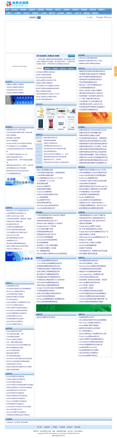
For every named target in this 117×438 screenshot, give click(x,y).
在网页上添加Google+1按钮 (15, 216)
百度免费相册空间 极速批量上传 (16, 213)
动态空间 (20, 90)
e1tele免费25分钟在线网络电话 (90, 200)
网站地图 (77, 427)
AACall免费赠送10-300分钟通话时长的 (93, 172)
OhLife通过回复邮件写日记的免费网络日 (19, 288)
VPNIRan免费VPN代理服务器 (16, 379)
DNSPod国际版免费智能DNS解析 (91, 301)
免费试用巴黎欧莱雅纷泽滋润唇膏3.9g (92, 163)
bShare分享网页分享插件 (14, 339)
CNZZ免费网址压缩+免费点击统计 (17, 232)
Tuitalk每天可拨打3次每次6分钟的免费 (93, 181)
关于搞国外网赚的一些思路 (46, 248)
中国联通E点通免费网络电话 (89, 194)
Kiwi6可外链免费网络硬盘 (46, 296)
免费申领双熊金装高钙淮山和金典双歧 (92, 152)
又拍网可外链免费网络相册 (15, 227)
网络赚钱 (84, 10)
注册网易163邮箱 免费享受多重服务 (89, 63)
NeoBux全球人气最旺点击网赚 (90, 242)
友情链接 (62, 427)
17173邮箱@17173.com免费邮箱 (17, 146)
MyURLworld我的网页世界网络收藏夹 (18, 361)
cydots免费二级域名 (86, 288)
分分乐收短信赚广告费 (45, 229)
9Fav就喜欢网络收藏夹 (14, 356)
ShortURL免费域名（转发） (89, 263)
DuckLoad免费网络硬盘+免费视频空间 (50, 299)
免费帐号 (101, 10)
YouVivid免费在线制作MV (46, 208)
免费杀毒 (15, 92)
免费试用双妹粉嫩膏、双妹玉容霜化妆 (92, 154)
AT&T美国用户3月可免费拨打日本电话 (47, 86)
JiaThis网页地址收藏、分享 (15, 334)
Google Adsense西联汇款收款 (90, 226)
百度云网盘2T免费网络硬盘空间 (48, 271)
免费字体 (63, 68)
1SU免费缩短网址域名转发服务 (90, 269)
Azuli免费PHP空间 (43, 200)
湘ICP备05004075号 (58, 436)
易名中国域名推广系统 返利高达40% (92, 221)
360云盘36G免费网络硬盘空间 (48, 282)
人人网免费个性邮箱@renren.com (17, 154)
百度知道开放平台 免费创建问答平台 (92, 218)
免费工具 (71, 68)
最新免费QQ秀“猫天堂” (51, 137)
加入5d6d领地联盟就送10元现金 (90, 229)
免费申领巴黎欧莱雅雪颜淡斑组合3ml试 (93, 160)
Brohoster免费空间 (44, 186)
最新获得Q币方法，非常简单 (52, 159)
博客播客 (23, 10)
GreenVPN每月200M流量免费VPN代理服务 (20, 385)
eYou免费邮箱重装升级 (14, 173)
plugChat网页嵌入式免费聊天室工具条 (18, 302)
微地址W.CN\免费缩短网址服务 (90, 271)
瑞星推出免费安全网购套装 (44, 83)
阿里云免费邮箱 (11, 135)
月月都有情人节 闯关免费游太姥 (90, 101)
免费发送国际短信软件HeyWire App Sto (93, 186)
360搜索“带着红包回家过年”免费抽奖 (92, 74)
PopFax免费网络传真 (86, 197)
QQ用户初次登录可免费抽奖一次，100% (56, 154)
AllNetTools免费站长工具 (14, 249)
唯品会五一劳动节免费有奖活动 (90, 85)
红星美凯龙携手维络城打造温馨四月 (92, 107)
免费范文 (69, 13)
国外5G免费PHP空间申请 (46, 317)
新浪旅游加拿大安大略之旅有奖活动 (18, 171)
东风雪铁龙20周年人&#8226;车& (91, 104)
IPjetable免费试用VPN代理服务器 (17, 396)
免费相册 (40, 10)
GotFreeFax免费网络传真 (88, 178)
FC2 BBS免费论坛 (12, 299)
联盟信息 (95, 13)
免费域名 (67, 10)
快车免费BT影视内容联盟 (88, 253)
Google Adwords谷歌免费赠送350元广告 (93, 232)
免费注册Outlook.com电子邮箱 (16, 129)
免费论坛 (58, 10)
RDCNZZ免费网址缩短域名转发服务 (92, 296)
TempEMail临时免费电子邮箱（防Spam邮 (19, 132)
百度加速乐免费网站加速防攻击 (45, 72)
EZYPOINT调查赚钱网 (45, 237)
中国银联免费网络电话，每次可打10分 (93, 205)
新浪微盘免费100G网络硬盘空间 (48, 277)
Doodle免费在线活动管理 (14, 331)
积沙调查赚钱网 (42, 242)
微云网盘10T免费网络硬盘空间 (48, 274)
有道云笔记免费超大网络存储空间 (49, 293)
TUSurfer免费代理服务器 (14, 382)
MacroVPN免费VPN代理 (14, 409)
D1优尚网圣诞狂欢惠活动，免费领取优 (93, 138)
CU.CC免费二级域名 (86, 285)
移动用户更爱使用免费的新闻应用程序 (47, 88)
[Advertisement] (58, 36)
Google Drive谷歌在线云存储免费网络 (50, 288)
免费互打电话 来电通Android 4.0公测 (92, 170)
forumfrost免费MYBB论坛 (14, 324)
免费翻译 (21, 92)
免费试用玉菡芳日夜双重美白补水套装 (92, 141)
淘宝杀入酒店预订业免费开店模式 (46, 96)
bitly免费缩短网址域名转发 (88, 260)
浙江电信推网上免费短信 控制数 (48, 56)
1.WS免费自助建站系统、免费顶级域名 (51, 172)
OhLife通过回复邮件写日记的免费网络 (92, 320)
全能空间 (9, 92)
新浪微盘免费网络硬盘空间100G (48, 266)
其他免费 (60, 13)
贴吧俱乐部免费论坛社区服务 (15, 297)
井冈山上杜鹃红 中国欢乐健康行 (90, 90)
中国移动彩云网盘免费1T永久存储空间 (51, 280)
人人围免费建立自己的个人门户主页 (50, 178)
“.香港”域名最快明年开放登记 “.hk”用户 (48, 94)
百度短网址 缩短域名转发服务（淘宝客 (93, 280)
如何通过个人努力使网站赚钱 (47, 245)
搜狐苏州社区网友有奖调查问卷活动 (92, 71)
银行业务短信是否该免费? (44, 77)
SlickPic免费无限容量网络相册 (16, 229)
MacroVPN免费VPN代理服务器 (16, 412)
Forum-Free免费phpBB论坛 (15, 305)
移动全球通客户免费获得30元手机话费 (93, 189)
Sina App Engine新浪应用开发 (47, 205)
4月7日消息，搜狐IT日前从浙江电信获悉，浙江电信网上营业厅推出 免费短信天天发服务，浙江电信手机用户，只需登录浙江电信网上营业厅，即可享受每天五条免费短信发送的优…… (56, 61)
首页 (7, 10)
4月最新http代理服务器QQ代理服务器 (18, 415)
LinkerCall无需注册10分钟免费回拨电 (92, 175)
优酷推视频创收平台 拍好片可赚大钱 (92, 215)
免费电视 (86, 13)
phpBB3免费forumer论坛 (14, 316)
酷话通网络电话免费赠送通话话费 (91, 208)
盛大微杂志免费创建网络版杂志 (16, 243)
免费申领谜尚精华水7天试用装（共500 (93, 146)
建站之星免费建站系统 (45, 170)
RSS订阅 (108, 17)
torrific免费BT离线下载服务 (15, 294)
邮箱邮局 (32, 10)
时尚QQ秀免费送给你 (50, 151)
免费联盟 (35, 13)
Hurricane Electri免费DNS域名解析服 (92, 266)
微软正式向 (71, 117)
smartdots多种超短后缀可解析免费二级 (93, 299)
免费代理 (52, 13)
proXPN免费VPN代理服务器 (15, 393)
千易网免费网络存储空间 (46, 291)
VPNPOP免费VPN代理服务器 (16, 398)
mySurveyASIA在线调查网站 (47, 240)
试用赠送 (18, 13)
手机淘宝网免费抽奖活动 (88, 82)
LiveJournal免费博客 (44, 192)
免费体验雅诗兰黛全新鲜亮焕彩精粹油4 (93, 144)
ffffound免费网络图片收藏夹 (15, 347)
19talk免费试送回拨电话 (87, 183)
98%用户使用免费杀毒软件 (44, 99)
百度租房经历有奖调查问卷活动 (90, 79)
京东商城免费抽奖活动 (87, 88)
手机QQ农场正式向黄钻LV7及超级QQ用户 (56, 162)
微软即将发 (71, 129)
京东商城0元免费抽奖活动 (88, 109)
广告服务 (54, 427)
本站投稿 (100, 17)
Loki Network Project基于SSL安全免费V (19, 406)
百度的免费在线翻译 (44, 189)
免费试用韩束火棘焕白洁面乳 (89, 135)
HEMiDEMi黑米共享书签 (14, 364)
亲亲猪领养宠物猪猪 (50, 140)
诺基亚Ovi (61, 129)
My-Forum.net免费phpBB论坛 (16, 291)
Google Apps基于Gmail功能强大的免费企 (19, 143)
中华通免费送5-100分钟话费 (89, 192)
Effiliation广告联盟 (85, 240)
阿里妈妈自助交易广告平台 (46, 234)
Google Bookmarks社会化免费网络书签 (19, 345)
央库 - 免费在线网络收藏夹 (15, 342)
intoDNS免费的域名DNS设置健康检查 (92, 293)
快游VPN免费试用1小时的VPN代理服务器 (19, 387)
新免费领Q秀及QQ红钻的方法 (53, 146)
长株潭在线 (10, 422)
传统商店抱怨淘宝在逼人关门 (47, 221)
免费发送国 (40, 129)
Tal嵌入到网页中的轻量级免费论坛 (17, 308)
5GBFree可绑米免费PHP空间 (47, 194)
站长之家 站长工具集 (13, 235)
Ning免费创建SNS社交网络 (15, 318)
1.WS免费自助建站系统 (45, 175)
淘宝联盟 (17, 422)
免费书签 (93, 10)
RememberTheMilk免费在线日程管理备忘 (19, 358)
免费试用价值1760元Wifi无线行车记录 (92, 130)
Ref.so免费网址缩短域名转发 (89, 282)
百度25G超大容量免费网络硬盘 (87, 58)
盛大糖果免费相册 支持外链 (15, 238)
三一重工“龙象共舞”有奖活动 (89, 98)
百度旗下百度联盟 (85, 248)
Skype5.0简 (61, 117)
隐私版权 (47, 427)
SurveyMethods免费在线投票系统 (17, 310)
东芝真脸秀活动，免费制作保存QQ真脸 (93, 251)
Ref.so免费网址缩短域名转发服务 (91, 291)
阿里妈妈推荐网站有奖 (45, 232)
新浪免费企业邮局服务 (13, 138)
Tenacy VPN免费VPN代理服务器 (17, 401)
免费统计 (9, 13)
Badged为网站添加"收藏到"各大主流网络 (19, 367)
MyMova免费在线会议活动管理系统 (17, 246)
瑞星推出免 (40, 117)
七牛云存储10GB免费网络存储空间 (49, 263)
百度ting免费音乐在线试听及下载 (46, 80)
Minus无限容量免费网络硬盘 (47, 301)
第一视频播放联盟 (43, 251)
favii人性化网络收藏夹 (13, 350)
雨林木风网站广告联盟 (87, 234)
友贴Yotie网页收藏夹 (13, 369)
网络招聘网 (24, 422)
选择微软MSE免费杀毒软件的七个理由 (90, 61)
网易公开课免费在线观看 (43, 91)
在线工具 (78, 13)
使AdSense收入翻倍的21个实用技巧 (50, 223)
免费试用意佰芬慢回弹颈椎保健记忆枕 (92, 149)
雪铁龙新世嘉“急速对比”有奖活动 (91, 93)
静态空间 (14, 90)
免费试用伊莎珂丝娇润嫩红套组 (90, 133)
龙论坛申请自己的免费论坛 (15, 321)
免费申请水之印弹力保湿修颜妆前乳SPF (93, 157)
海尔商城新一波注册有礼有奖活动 (91, 96)
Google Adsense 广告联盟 (46, 226)
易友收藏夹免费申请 (13, 353)
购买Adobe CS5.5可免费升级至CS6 (18, 210)
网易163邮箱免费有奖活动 (15, 157)
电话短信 (14, 10)
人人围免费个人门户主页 (46, 181)
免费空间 (75, 10)
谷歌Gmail (51, 129)
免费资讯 (39, 68)
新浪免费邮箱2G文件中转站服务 (16, 168)
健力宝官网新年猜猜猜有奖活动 (90, 77)
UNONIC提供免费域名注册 (88, 277)
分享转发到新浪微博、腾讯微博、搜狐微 (19, 219)
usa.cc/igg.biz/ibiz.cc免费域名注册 (91, 274)
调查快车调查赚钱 (85, 223)
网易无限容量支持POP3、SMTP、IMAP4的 (20, 165)
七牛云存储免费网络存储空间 (47, 260)
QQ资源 (43, 13)
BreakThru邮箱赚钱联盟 (88, 245)
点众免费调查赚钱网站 (45, 218)
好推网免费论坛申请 (13, 286)
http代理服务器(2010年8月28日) (16, 390)
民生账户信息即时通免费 (43, 75)
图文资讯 (39, 104)
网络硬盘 (49, 10)
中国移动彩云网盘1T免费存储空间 (49, 269)
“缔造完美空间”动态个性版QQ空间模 (55, 148)
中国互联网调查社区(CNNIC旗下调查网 (51, 215)
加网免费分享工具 (12, 240)
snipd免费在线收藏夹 (13, 336)
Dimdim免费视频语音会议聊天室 (17, 313)
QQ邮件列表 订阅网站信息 (15, 221)
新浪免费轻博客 (42, 183)
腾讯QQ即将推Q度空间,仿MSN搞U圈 (55, 157)
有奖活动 (26, 13)
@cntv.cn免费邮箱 (12, 140)
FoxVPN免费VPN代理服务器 (15, 376)
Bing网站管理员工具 (13, 224)
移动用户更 (50, 117)
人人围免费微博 (42, 197)
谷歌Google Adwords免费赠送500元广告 (93, 237)
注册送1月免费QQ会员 (50, 143)
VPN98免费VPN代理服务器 (15, 404)
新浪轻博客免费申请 (44, 203)
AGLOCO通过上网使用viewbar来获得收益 (52, 253)
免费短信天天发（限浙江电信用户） (92, 203)
